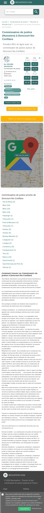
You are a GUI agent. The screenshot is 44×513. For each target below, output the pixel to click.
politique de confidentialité (29, 498)
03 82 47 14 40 (10, 80)
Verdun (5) (7, 229)
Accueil (4, 22)
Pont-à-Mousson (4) (10, 222)
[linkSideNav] (5, 3)
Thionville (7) (8, 219)
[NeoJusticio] (21, 4)
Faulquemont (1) (9, 250)
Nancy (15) (7, 257)
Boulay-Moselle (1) (10, 236)
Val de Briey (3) (9, 202)
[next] (39, 58)
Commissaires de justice (19, 22)
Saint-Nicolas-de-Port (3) (13, 264)
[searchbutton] (36, 12)
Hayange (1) (8, 216)
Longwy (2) (7, 243)
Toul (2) (6, 253)
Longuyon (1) (8, 240)
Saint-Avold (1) (9, 260)
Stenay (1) (7, 267)
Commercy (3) (8, 247)
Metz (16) (6, 205)
